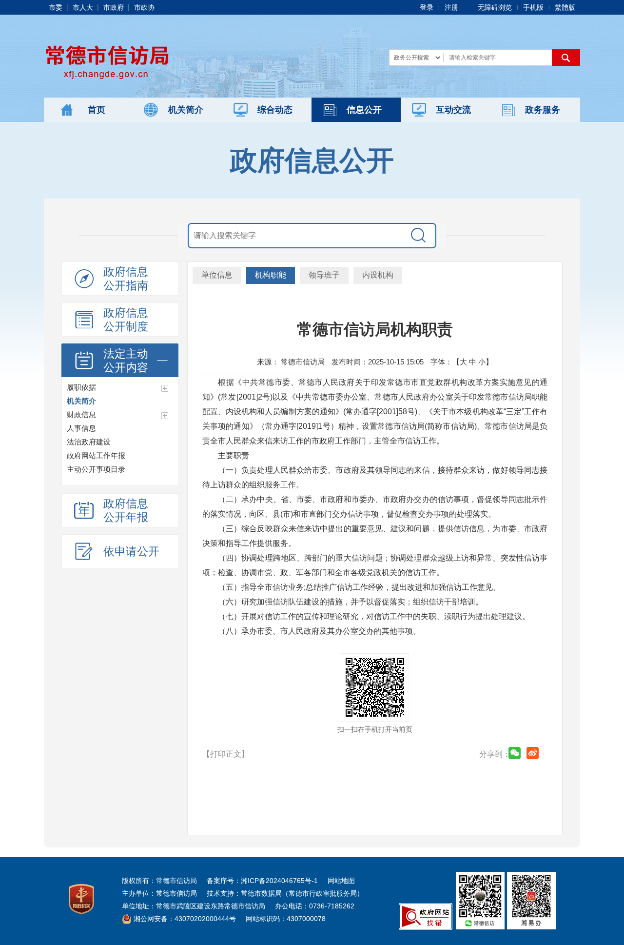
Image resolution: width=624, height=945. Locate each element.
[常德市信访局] (107, 60)
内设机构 (377, 275)
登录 (426, 7)
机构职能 (270, 275)
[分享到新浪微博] (532, 753)
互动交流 (453, 110)
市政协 (144, 7)
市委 (55, 7)
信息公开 (364, 110)
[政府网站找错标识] (425, 916)
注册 (451, 7)
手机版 (533, 7)
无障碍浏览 (495, 7)
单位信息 (217, 275)
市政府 (113, 7)
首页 (96, 110)
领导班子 (324, 275)
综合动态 (274, 110)
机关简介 (185, 110)
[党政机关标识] (81, 899)
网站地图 (341, 881)
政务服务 (542, 110)
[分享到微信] (514, 753)
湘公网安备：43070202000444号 (184, 919)
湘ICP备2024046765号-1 (279, 881)
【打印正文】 (225, 754)
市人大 (83, 7)
